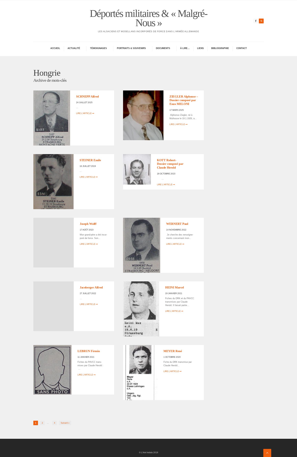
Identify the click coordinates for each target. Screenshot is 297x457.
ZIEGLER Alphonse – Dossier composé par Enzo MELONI (183, 100)
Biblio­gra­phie (220, 48)
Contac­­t (241, 48)
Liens (200, 48)
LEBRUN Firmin (89, 351)
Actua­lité (74, 48)
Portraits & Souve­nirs (131, 48)
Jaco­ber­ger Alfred (91, 287)
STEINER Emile (90, 160)
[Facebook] (255, 21)
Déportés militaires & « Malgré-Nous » (148, 18)
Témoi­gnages (98, 48)
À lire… (185, 48)
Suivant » (65, 423)
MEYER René (172, 351)
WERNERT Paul (177, 223)
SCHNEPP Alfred (87, 96)
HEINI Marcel (174, 287)
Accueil (55, 48)
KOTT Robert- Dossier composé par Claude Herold (170, 163)
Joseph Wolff (88, 223)
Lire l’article (84, 113)
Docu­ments (163, 48)
